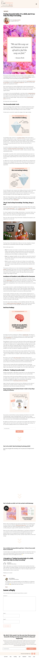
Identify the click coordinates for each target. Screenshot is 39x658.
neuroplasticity (9, 337)
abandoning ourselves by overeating (20, 380)
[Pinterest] (34, 653)
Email (4, 619)
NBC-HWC (11, 5)
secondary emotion (21, 137)
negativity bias (25, 334)
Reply (4, 575)
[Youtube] (32, 653)
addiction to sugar (21, 209)
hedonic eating (9, 280)
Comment (5, 595)
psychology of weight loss (19, 82)
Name (4, 613)
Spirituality (6, 11)
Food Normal (16, 199)
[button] (36, 4)
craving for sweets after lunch (24, 208)
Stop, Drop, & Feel (10, 208)
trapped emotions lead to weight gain (14, 303)
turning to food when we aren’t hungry (15, 148)
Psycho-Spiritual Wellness (26, 77)
